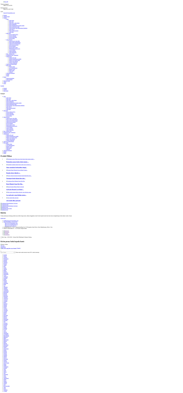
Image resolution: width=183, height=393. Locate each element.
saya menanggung (13, 68)
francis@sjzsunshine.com (9, 12)
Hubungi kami (6, 80)
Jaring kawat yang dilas (14, 41)
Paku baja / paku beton (14, 23)
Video (4, 82)
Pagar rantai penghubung (14, 42)
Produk (5, 17)
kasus (4, 83)
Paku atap (11, 21)
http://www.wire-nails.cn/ (10, 225)
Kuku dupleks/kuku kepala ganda (16, 25)
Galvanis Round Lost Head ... (15, 189)
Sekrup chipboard (13, 62)
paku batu (11, 32)
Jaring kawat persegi (13, 44)
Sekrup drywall (12, 57)
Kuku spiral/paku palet (14, 26)
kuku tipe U (12, 29)
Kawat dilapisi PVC (13, 34)
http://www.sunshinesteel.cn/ (11, 224)
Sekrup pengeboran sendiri (15, 59)
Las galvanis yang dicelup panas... (16, 195)
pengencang (9, 56)
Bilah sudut (11, 70)
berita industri (9, 79)
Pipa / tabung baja (10, 53)
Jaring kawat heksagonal (14, 43)
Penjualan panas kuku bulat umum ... (17, 162)
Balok (7, 75)
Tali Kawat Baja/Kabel (11, 64)
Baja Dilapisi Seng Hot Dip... (14, 184)
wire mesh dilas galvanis (13, 200)
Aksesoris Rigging (10, 73)
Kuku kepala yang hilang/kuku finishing (18, 28)
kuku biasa (11, 20)
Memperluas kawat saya (14, 48)
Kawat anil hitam (13, 37)
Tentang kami (6, 16)
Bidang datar (12, 66)
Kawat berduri (12, 46)
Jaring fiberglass (12, 52)
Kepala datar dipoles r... (13, 173)
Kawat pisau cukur (13, 47)
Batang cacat (12, 69)
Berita (4, 77)
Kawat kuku (12, 38)
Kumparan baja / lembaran (12, 55)
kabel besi (8, 33)
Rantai (7, 74)
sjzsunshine (3, 247)
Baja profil (8, 65)
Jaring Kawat (9, 39)
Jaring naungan (12, 51)
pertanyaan (3, 218)
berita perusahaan (10, 78)
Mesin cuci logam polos (14, 60)
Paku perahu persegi (13, 30)
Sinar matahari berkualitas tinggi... (16, 167)
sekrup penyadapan (13, 61)
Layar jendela (12, 50)
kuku (7, 19)
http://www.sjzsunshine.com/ (11, 223)
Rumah (5, 15)
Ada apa (2, 245)
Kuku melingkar (13, 24)
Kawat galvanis (12, 35)
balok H (11, 71)
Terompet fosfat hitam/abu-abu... (16, 178)
